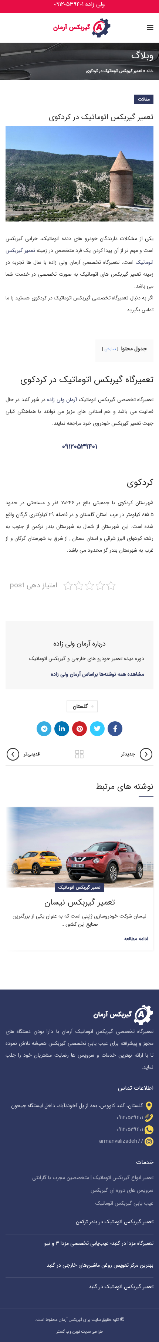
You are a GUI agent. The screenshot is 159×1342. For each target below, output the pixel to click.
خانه (149, 71)
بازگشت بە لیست (79, 754)
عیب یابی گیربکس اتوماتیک (124, 1203)
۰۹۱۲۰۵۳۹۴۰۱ (79, 447)
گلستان (80, 706)
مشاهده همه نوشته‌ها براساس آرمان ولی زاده (97, 674)
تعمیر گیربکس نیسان (79, 902)
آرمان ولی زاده (62, 400)
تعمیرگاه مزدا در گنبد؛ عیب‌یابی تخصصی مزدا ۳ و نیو (98, 1243)
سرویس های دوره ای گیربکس (122, 1190)
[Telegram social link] (44, 728)
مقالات (144, 99)
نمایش (110, 349)
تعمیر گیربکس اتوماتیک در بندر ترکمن (114, 1222)
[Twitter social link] (97, 728)
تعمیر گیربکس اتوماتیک (79, 887)
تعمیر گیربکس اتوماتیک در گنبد (121, 1287)
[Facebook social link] (115, 728)
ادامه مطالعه (136, 938)
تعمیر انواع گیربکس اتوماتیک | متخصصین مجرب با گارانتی (92, 1178)
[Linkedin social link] (61, 728)
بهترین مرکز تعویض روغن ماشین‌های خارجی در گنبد (100, 1265)
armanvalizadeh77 (121, 1141)
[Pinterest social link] (79, 728)
